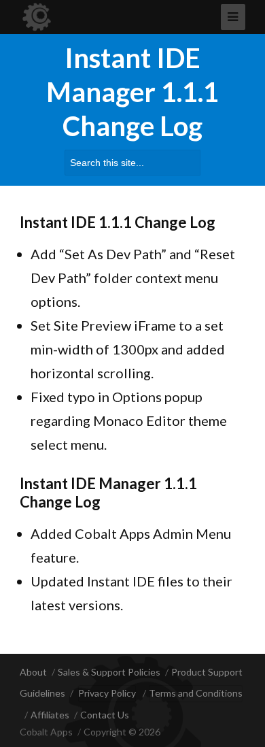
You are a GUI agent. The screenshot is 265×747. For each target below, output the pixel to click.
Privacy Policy (107, 693)
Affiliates (50, 714)
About (33, 672)
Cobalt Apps (46, 731)
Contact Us (104, 714)
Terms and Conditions (196, 693)
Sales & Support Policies (109, 672)
